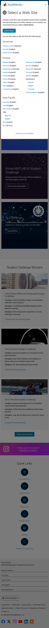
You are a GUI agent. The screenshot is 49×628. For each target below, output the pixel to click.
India (4, 105)
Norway (29, 66)
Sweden (29, 76)
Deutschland (7, 69)
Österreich (29, 69)
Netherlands (30, 62)
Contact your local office (24, 133)
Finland (5, 76)
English (30, 86)
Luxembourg (7, 89)
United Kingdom (32, 92)
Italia (4, 86)
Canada (5, 49)
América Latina (8, 46)
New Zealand (7, 109)
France (5, 79)
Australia (6, 102)
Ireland (5, 82)
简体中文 (8, 115)
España (5, 72)
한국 (4, 126)
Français (31, 89)
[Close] (45, 4)
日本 (4, 122)
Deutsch (31, 82)
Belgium (6, 62)
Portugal (29, 72)
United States (7, 53)
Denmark (6, 66)
